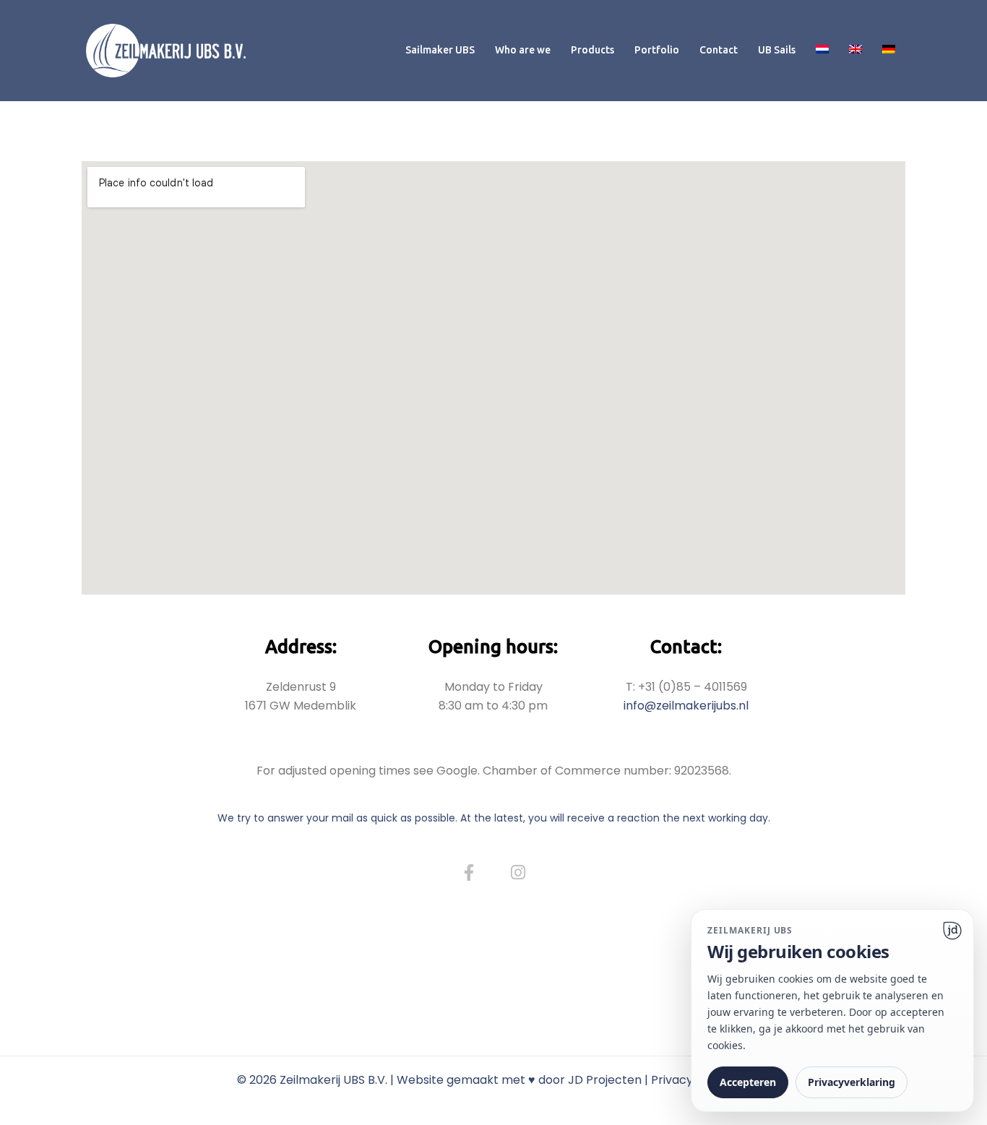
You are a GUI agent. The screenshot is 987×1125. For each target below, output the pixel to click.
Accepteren (748, 1082)
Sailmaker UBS (440, 50)
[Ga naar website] (952, 930)
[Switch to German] (888, 50)
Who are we (523, 50)
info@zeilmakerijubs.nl (686, 705)
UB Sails (777, 50)
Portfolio (656, 50)
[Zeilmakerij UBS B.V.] (166, 49)
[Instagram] (518, 872)
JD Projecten (605, 1080)
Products (592, 50)
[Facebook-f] (469, 872)
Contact (718, 50)
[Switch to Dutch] (822, 50)
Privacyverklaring (851, 1082)
